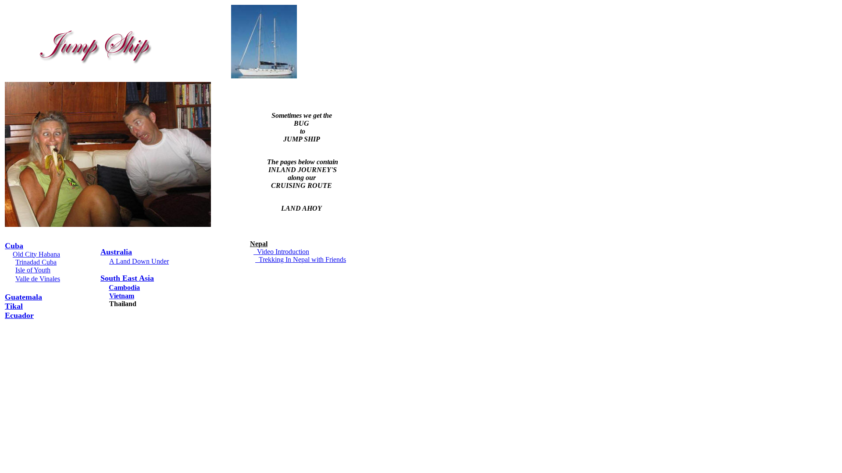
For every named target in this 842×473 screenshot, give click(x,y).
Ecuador (19, 315)
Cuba (14, 245)
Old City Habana (36, 254)
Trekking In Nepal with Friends (300, 259)
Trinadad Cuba (36, 262)
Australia (116, 251)
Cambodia (124, 287)
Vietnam (121, 296)
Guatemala (23, 297)
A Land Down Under (139, 261)
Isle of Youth (32, 270)
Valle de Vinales (37, 278)
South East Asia (127, 278)
